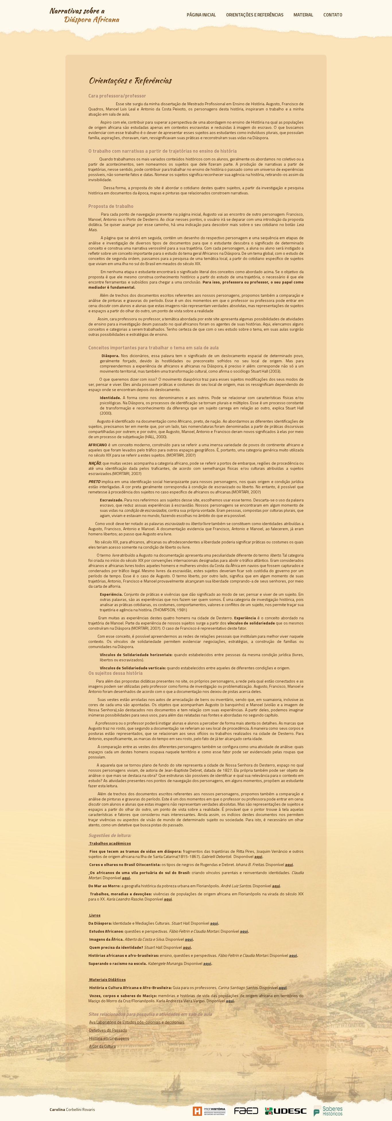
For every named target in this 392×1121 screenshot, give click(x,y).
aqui (258, 856)
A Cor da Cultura (102, 1046)
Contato (332, 15)
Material (303, 15)
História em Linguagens (109, 1038)
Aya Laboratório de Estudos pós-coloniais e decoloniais (137, 1022)
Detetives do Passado (108, 1030)
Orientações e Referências (255, 15)
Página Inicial (201, 15)
